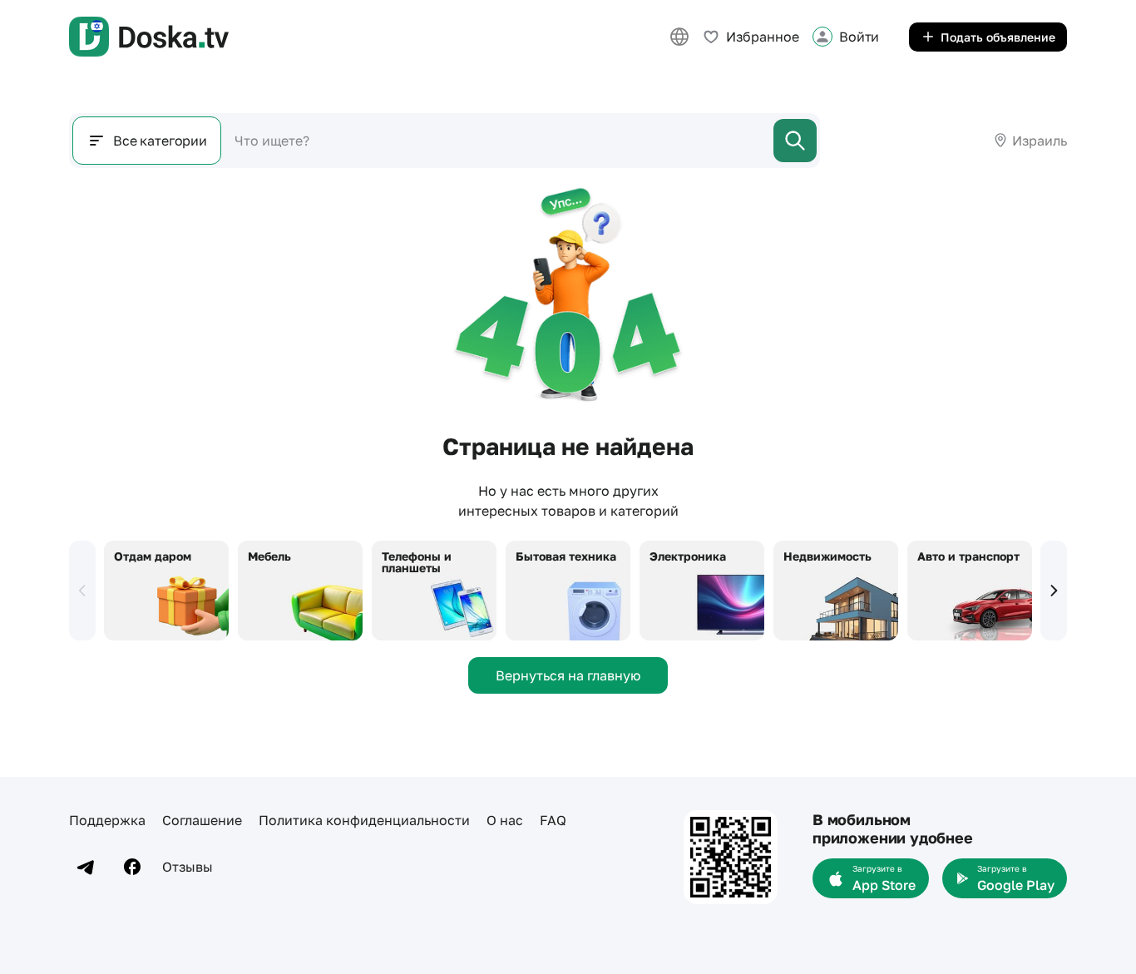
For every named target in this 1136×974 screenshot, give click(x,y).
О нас (505, 820)
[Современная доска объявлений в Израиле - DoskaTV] (149, 37)
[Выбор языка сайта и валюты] (679, 37)
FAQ (553, 820)
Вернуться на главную (568, 675)
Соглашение (202, 820)
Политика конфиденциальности (364, 820)
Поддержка (107, 820)
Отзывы (187, 866)
